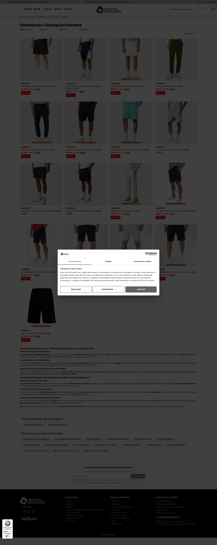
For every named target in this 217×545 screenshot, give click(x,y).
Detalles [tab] (108, 261)
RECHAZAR (76, 289)
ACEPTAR (141, 289)
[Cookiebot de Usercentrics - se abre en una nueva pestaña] (147, 254)
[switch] (7, 536)
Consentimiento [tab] (74, 261)
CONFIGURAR (107, 289)
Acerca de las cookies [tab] (142, 261)
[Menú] (11, 520)
